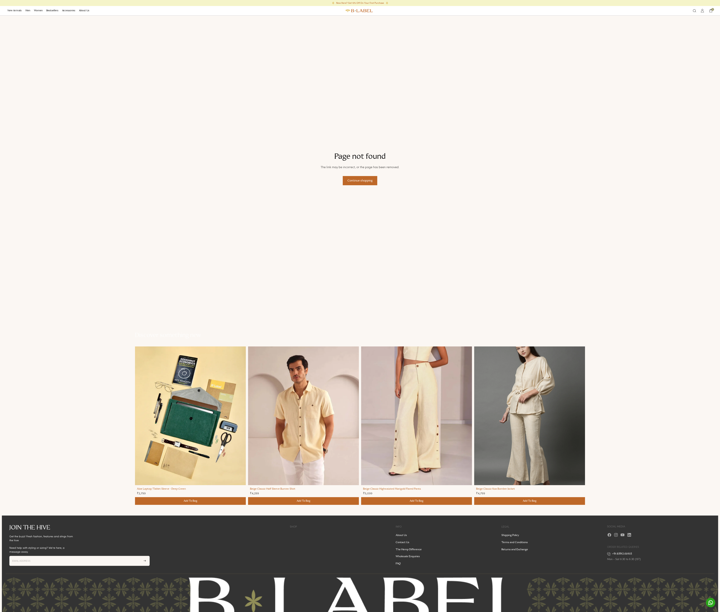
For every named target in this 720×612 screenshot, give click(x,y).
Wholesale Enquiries (408, 556)
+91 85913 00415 (622, 554)
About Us (401, 535)
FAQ (398, 563)
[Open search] (694, 11)
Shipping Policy (510, 535)
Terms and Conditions (514, 542)
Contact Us (402, 542)
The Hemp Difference (409, 549)
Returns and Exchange (514, 549)
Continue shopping (360, 180)
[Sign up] (145, 561)
